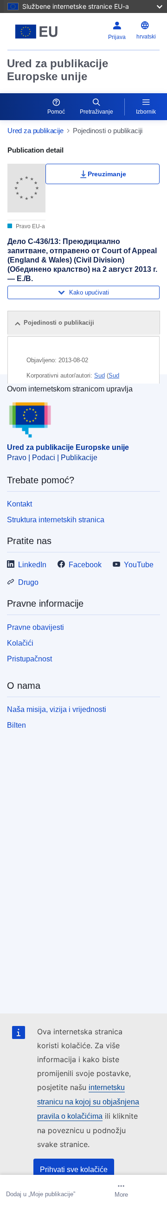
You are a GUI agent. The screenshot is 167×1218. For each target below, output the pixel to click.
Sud (99, 375)
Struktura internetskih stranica (55, 520)
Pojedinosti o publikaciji (59, 322)
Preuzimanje (107, 174)
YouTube (139, 565)
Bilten (16, 725)
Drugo (28, 582)
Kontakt (19, 504)
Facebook (85, 565)
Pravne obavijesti (35, 627)
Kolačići (20, 643)
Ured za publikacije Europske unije (57, 70)
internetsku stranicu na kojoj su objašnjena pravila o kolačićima (88, 1101)
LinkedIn (32, 565)
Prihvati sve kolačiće (74, 1169)
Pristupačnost (29, 659)
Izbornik (146, 112)
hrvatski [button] (146, 36)
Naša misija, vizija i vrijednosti (56, 709)
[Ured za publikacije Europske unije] (36, 31)
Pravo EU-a (29, 226)
